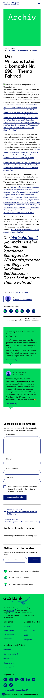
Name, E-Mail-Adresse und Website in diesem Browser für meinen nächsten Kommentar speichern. (22, 489)
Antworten (10, 360)
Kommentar (11, 435)
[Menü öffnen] (39, 3)
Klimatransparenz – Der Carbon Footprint (21, 522)
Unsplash (25, 292)
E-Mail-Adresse (12, 468)
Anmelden (34, 560)
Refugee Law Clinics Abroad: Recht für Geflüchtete (22, 513)
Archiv (34, 51)
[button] (3, 694)
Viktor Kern (15, 292)
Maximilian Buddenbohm (18, 51)
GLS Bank (10, 610)
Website (9, 477)
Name (9, 459)
